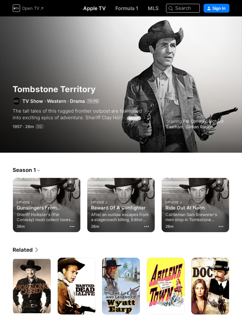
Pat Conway (194, 121)
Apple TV (94, 8)
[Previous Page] (6, 204)
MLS (153, 8)
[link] (26, 249)
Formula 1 (126, 8)
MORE (134, 118)
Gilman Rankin (199, 126)
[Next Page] (235, 204)
